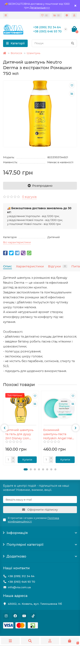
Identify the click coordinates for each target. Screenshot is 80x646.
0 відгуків (29, 197)
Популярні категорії (25, 544)
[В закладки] (72, 85)
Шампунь (33, 53)
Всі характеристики (17, 242)
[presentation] (4, 427)
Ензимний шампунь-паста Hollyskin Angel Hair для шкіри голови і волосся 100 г (58, 434)
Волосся (16, 53)
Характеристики (30, 266)
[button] (26, 469)
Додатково (16, 556)
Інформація (17, 533)
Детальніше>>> (40, 7)
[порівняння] (72, 94)
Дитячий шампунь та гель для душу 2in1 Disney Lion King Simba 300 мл (19, 434)
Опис (7, 266)
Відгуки (57, 266)
